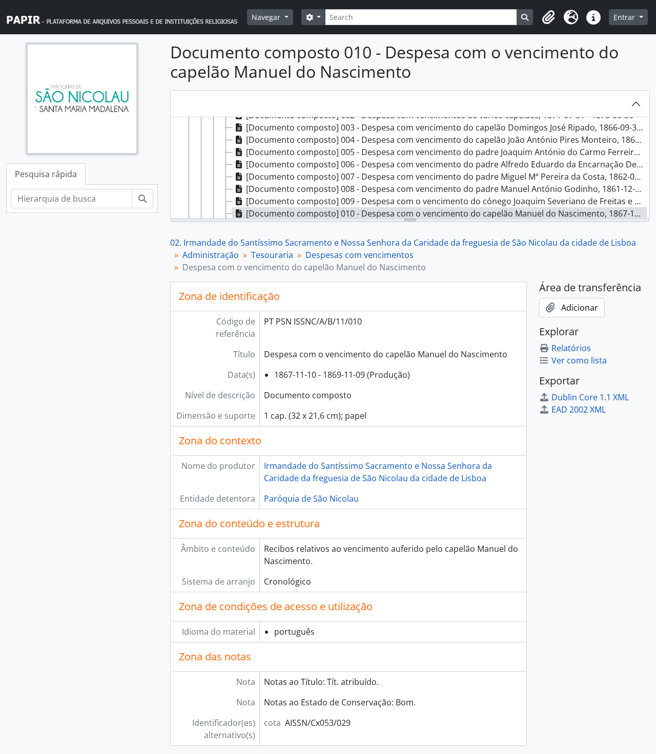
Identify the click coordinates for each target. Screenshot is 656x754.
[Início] (126, 17)
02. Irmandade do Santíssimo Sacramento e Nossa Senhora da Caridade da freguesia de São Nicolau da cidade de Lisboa (403, 242)
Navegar (267, 17)
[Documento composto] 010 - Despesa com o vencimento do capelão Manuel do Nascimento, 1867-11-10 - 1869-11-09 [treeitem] (446, 213)
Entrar (625, 17)
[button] (548, 17)
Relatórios (571, 348)
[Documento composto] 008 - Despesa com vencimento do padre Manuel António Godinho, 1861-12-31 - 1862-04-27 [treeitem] (446, 189)
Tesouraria (272, 255)
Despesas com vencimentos (359, 255)
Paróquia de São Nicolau (311, 498)
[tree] (410, 168)
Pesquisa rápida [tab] (46, 174)
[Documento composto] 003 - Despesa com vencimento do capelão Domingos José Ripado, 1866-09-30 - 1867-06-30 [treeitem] (446, 127)
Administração (210, 255)
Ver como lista (579, 360)
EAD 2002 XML (578, 409)
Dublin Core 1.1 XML (590, 397)
